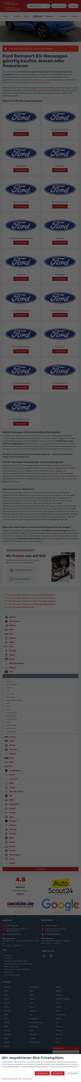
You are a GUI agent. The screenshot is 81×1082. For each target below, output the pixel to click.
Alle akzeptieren (42, 1073)
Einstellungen (72, 1073)
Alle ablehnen (58, 1073)
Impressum (27, 1078)
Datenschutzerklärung (11, 1078)
